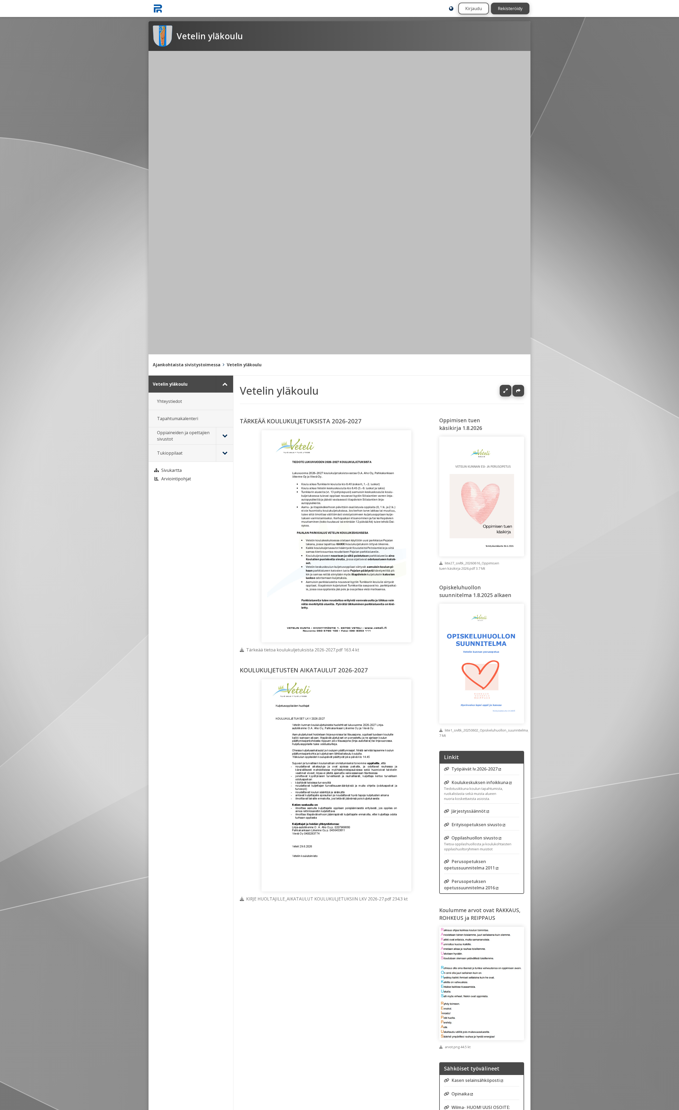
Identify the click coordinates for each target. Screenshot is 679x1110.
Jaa (518, 391)
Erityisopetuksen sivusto (476, 824)
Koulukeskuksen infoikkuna (479, 782)
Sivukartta (171, 470)
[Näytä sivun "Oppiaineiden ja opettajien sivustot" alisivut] (224, 435)
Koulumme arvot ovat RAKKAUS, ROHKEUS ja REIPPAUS (479, 914)
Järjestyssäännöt (468, 811)
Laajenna (510, 391)
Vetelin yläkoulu (244, 365)
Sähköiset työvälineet (471, 1068)
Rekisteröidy (510, 8)
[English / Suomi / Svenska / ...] (451, 8)
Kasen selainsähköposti (475, 1080)
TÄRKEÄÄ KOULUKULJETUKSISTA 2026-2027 (301, 421)
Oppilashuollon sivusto (474, 838)
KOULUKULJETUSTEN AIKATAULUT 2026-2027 (304, 670)
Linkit (451, 757)
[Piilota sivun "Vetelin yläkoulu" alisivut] (224, 384)
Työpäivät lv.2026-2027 (474, 769)
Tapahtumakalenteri (177, 418)
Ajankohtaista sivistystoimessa (186, 365)
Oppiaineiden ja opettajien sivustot (183, 436)
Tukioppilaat (169, 453)
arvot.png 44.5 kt (458, 1046)
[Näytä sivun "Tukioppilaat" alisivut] (224, 453)
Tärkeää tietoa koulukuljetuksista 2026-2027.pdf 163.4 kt (302, 650)
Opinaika (460, 1094)
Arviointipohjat (176, 479)
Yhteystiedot (169, 401)
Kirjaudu (473, 8)
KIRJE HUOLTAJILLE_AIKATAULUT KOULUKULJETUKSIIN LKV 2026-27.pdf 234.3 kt (327, 899)
